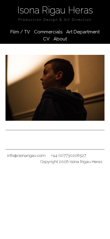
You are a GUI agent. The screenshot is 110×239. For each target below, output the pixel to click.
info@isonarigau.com (26, 155)
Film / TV (20, 32)
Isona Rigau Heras (55, 10)
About (60, 39)
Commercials (48, 32)
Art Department (83, 32)
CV (46, 39)
